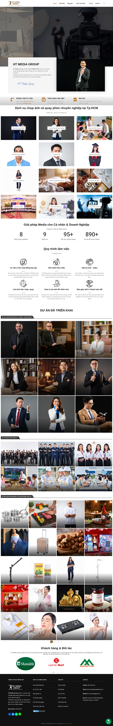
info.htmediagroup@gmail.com (95, 689)
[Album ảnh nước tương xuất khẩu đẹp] (98, 598)
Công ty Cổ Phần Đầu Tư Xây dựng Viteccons (55, 489)
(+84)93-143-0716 (28, 101)
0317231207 (18, 709)
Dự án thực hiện (80, 3)
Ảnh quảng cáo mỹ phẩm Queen (97, 637)
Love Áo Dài (61, 693)
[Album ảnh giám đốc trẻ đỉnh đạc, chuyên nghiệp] (56, 339)
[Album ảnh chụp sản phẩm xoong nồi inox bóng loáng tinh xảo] (14, 514)
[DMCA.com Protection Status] (39, 711)
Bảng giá (70, 3)
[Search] (104, 3)
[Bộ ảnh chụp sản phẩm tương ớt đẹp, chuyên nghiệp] (98, 514)
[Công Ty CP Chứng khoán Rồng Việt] (19, 479)
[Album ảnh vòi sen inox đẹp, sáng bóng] (98, 570)
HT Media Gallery (38, 698)
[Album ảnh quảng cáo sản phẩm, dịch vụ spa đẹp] (42, 626)
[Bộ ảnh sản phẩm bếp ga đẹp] (70, 626)
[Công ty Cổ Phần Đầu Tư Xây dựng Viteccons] (56, 479)
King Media (61, 689)
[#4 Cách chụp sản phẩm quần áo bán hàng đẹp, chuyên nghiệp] (70, 570)
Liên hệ (97, 3)
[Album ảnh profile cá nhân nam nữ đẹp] (19, 414)
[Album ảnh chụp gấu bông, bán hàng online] (42, 598)
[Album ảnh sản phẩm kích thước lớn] (14, 570)
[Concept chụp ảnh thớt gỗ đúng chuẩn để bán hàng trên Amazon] (42, 514)
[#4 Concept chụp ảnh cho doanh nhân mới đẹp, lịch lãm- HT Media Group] (56, 376)
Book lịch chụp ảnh (63, 706)
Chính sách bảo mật (38, 706)
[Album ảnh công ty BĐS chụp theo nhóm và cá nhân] (19, 454)
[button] (3, 36)
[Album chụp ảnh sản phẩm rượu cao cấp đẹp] (70, 598)
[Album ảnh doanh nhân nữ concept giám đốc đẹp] (19, 376)
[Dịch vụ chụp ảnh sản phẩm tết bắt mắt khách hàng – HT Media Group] (98, 542)
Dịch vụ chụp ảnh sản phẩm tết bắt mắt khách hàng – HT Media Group (97, 551)
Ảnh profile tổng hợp (38, 685)
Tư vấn (91, 3)
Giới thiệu (62, 3)
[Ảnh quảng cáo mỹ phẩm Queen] (98, 626)
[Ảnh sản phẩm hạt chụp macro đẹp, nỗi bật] (70, 542)
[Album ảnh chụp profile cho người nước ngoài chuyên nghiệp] (19, 339)
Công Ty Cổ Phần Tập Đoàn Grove (88, 489)
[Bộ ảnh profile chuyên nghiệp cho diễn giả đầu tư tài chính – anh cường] (93, 376)
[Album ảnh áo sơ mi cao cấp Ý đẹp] (14, 626)
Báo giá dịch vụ (37, 693)
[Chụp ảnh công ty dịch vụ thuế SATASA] (93, 454)
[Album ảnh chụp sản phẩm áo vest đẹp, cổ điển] (14, 542)
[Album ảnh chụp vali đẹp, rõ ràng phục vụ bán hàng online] (42, 542)
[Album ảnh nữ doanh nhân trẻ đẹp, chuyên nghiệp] (93, 339)
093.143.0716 (89, 685)
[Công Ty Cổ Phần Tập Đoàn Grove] (93, 479)
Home (55, 3)
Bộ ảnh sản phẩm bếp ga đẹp (68, 637)
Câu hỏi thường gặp (38, 702)
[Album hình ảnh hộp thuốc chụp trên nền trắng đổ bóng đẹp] (42, 570)
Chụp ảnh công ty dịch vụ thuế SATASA (90, 464)
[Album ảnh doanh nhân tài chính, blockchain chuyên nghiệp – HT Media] (93, 414)
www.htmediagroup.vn (94, 693)
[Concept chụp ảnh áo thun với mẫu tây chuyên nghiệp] (70, 514)
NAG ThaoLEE (62, 698)
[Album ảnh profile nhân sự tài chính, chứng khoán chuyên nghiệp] (56, 414)
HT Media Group (26, 103)
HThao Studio (61, 685)
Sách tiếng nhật (62, 702)
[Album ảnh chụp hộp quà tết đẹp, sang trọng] (14, 598)
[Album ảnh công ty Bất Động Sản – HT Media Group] (56, 454)
